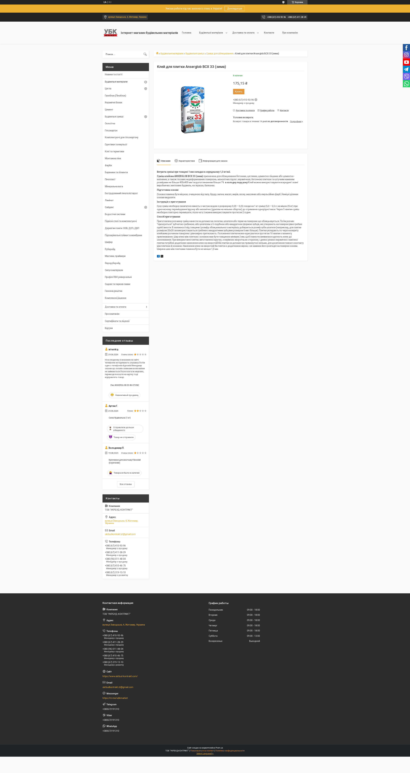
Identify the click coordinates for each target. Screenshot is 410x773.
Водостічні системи (115, 214)
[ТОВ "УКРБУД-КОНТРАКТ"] (110, 33)
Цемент (109, 109)
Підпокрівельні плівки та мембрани (123, 235)
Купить (238, 91)
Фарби (108, 165)
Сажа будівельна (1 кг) (120, 418)
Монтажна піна (113, 158)
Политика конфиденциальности (230, 751)
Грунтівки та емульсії (116, 144)
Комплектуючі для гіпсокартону (121, 137)
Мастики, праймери (115, 256)
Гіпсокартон (111, 130)
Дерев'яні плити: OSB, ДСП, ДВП (122, 228)
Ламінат (109, 200)
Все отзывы (126, 484)
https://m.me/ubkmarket (115, 698)
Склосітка (110, 123)
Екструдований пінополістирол (121, 193)
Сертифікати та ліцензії (117, 321)
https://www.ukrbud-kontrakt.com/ (120, 676)
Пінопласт (110, 179)
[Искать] (145, 54)
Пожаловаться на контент (202, 751)
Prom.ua (219, 748)
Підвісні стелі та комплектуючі (121, 221)
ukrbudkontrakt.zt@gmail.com (120, 534)
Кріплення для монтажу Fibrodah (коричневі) (125, 461)
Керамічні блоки (113, 102)
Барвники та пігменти (116, 172)
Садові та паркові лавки (117, 284)
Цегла (108, 88)
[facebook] (158, 256)
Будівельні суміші (195, 53)
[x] (162, 256)
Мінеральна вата (114, 186)
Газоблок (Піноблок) (115, 95)
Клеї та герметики (114, 151)
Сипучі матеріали (114, 270)
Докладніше (234, 8)
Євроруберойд (112, 263)
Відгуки (109, 328)
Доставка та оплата (243, 32)
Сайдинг (109, 207)
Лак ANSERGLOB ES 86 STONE (124, 385)
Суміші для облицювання (219, 53)
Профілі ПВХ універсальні (118, 277)
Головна (186, 32)
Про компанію (290, 32)
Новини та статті (113, 74)
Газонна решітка (113, 291)
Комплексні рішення (115, 298)
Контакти (269, 32)
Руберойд (110, 249)
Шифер (109, 242)
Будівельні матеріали (211, 32)
